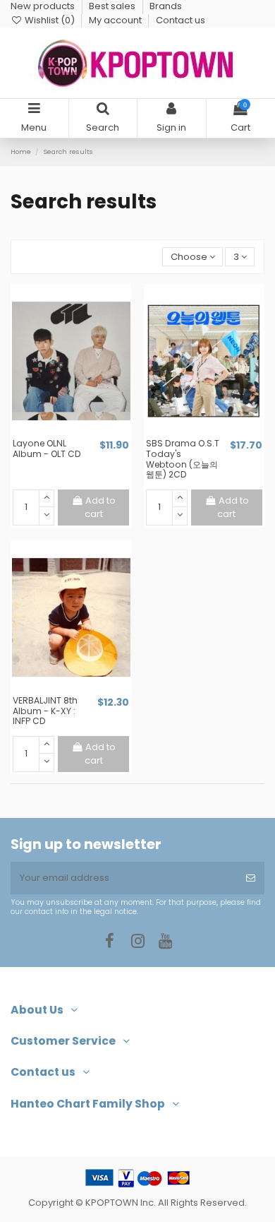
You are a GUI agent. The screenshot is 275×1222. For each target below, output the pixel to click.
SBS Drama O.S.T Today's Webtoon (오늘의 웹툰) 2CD (182, 458)
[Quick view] (80, 433)
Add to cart (100, 507)
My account (116, 20)
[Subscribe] (250, 878)
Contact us (180, 20)
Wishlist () (50, 20)
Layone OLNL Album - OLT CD (47, 448)
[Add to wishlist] (61, 433)
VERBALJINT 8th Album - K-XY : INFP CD (45, 710)
